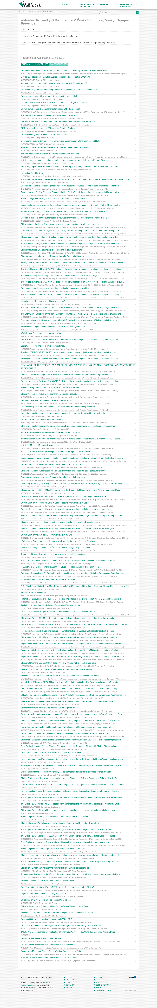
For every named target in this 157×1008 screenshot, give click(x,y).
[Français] (4, 1)
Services (104, 5)
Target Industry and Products (87, 6)
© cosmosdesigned (130, 990)
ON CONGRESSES (59, 64)
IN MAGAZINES (41, 64)
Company (64, 5)
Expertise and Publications (126, 6)
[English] (1, 1)
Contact (69, 977)
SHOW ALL (27, 64)
